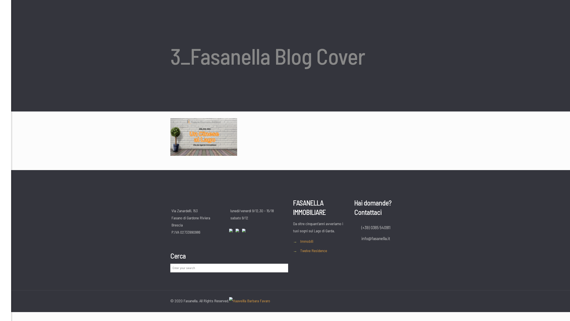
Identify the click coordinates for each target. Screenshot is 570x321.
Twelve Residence (313, 250)
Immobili (306, 241)
